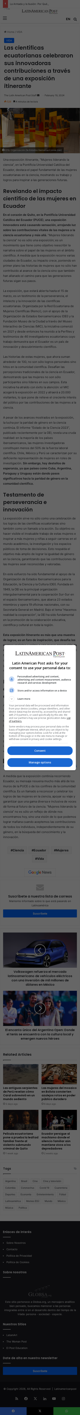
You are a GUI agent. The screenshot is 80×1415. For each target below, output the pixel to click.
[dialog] (40, 707)
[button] (40, 699)
